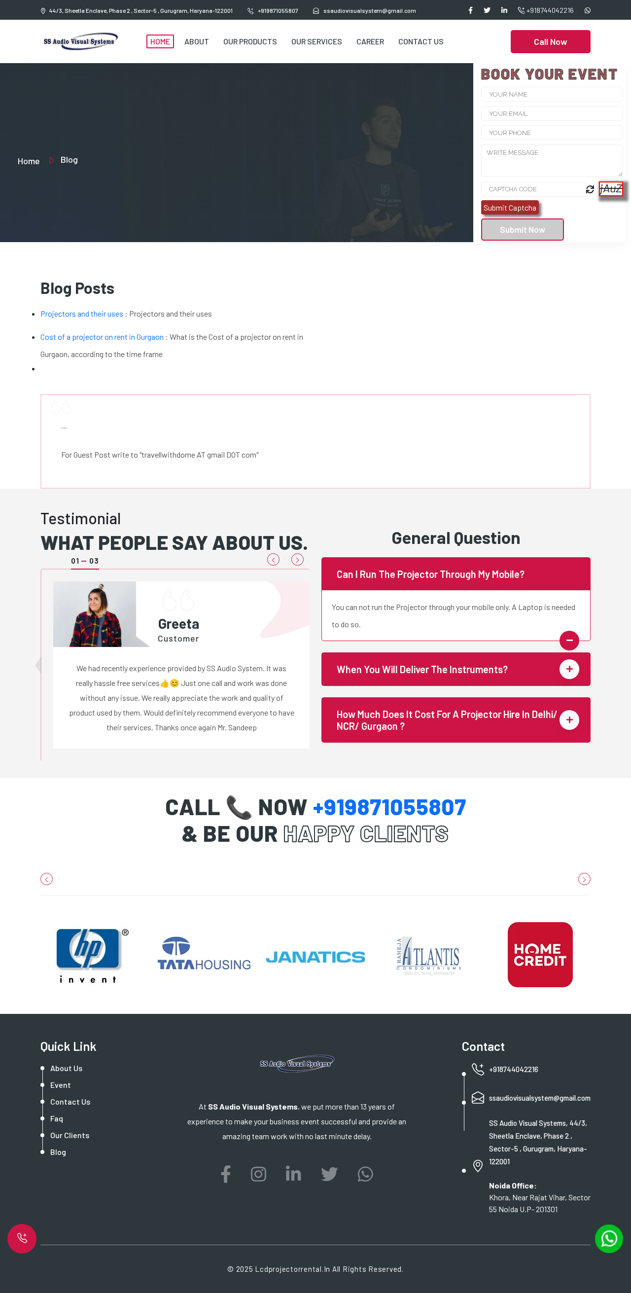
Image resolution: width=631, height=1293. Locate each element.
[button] (273, 559)
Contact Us (421, 41)
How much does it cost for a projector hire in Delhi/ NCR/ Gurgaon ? (447, 720)
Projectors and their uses (81, 313)
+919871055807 (277, 10)
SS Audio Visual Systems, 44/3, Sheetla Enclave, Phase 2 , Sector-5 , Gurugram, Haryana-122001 (538, 1142)
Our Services (316, 41)
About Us (66, 1068)
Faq (56, 1118)
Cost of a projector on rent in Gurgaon (102, 336)
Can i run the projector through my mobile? (431, 574)
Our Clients (69, 1135)
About (196, 41)
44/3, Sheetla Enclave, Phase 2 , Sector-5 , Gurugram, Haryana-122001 (141, 10)
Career (370, 41)
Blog (58, 1151)
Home (160, 41)
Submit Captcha (510, 207)
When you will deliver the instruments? (422, 669)
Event (60, 1084)
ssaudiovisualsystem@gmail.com (540, 1097)
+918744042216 (549, 10)
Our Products (250, 41)
